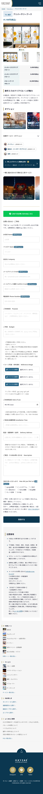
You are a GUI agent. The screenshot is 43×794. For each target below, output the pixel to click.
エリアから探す (8, 713)
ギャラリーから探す (10, 702)
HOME (3, 9)
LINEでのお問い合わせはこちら (22, 214)
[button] (12, 35)
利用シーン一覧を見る (9, 656)
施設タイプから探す (10, 709)
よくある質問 (18, 611)
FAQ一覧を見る (7, 738)
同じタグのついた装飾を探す (17, 162)
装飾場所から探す (9, 705)
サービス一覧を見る (9, 692)
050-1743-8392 (33, 509)
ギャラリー (10, 9)
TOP (21, 752)
